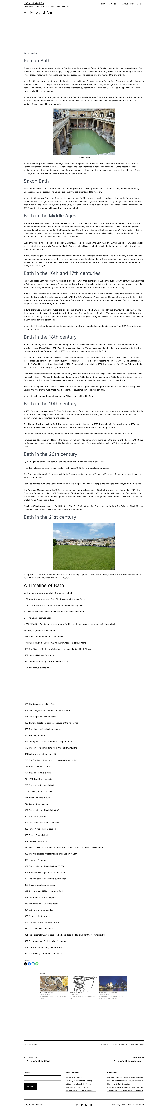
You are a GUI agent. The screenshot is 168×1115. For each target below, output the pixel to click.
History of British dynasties (118, 1084)
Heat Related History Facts (77, 1087)
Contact (140, 4)
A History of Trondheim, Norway (79, 1081)
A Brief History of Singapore (108, 992)
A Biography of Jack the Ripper (78, 1084)
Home (104, 4)
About (125, 4)
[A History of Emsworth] (54, 983)
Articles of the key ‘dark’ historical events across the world (131, 1091)
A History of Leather (74, 1077)
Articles (112, 4)
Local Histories (34, 3)
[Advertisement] (84, 34)
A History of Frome (76, 992)
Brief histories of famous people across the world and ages (131, 1087)
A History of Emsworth (47, 992)
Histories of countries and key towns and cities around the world (134, 1081)
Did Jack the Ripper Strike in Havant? (81, 1091)
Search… (27, 1073)
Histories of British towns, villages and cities (128, 1044)
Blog (132, 4)
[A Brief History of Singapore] (113, 983)
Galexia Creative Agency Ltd (132, 1105)
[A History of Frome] (83, 983)
